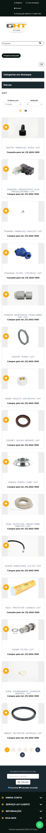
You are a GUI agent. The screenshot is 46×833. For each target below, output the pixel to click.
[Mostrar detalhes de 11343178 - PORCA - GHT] (23, 337)
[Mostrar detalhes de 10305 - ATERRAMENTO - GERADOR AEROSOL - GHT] (23, 671)
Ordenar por (13, 100)
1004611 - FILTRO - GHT (23, 650)
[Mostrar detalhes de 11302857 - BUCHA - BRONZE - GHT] (23, 420)
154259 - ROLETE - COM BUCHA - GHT (23, 399)
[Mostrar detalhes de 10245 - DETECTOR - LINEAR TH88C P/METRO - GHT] (23, 504)
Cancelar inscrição (29, 788)
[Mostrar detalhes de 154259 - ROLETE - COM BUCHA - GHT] (23, 379)
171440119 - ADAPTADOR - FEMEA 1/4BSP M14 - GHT (23, 316)
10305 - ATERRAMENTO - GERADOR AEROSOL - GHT (23, 692)
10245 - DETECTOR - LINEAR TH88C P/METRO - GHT (23, 525)
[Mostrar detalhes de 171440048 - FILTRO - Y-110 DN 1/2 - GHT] (23, 253)
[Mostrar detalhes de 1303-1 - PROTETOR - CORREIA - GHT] (23, 588)
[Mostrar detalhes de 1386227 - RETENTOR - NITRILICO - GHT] (23, 713)
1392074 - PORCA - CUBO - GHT (23, 482)
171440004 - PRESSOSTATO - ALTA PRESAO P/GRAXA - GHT (23, 191)
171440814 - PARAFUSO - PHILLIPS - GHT (23, 231)
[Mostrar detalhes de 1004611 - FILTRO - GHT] (23, 630)
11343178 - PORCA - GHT (23, 357)
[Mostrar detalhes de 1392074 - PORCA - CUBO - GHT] (23, 462)
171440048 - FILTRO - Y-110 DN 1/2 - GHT (23, 273)
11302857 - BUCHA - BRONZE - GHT (23, 440)
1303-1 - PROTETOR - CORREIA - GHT (23, 608)
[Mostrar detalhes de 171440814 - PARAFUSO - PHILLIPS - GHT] (23, 211)
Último (22, 754)
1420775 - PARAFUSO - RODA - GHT (23, 148)
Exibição (34, 100)
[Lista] (25, 110)
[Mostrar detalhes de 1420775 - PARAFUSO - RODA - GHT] (23, 128)
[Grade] (20, 110)
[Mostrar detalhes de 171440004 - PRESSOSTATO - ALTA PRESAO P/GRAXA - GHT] (23, 169)
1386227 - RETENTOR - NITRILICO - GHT (23, 733)
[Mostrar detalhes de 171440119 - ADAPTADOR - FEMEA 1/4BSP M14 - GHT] (23, 295)
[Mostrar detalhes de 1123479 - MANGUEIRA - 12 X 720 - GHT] (23, 546)
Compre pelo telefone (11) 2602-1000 (28, 13)
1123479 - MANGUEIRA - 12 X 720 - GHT (23, 566)
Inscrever (14, 788)
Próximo (37, 749)
